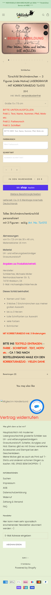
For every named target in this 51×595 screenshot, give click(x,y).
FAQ (5, 506)
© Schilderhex (25, 564)
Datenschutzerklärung (14, 492)
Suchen (7, 478)
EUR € (24, 558)
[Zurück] (3, 61)
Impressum (9, 483)
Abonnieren (14, 544)
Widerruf (7, 497)
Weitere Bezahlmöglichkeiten (25, 194)
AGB (5, 487)
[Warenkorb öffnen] (48, 14)
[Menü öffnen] (3, 15)
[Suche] (43, 15)
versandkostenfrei (31, 95)
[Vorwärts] (47, 61)
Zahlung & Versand (13, 501)
